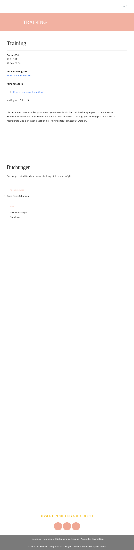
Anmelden (86, 539)
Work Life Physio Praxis (19, 75)
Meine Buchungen (18, 212)
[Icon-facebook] (67, 526)
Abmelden (15, 216)
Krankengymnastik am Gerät (28, 92)
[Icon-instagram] (58, 526)
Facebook (36, 539)
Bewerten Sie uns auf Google (67, 516)
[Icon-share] (76, 526)
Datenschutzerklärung (67, 539)
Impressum (48, 539)
